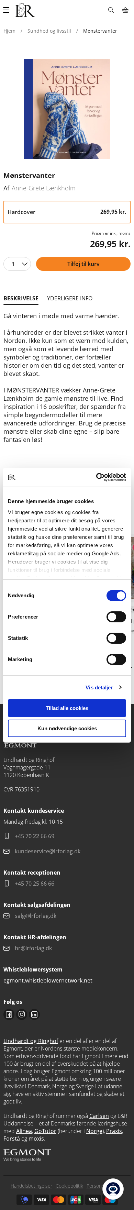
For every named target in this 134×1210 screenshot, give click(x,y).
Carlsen (99, 1116)
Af (6, 188)
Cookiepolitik (69, 1186)
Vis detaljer (99, 687)
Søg (111, 10)
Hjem (9, 30)
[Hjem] (25, 10)
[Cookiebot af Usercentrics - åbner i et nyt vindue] (96, 477)
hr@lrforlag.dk (33, 948)
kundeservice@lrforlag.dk (47, 851)
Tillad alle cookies (67, 708)
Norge (94, 1131)
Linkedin (34, 1014)
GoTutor (45, 1131)
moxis (36, 1138)
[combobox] (17, 264)
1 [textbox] (13, 264)
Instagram (21, 1014)
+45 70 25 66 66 (34, 883)
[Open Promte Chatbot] (113, 1189)
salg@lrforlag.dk (35, 916)
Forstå (11, 1138)
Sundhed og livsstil (49, 30)
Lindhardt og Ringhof (30, 1041)
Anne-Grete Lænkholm (44, 188)
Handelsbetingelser (31, 1186)
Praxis (114, 1131)
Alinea (24, 1131)
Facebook (8, 1014)
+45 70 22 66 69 (34, 836)
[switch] (116, 616)
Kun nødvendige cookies (67, 728)
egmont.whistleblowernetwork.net (47, 980)
